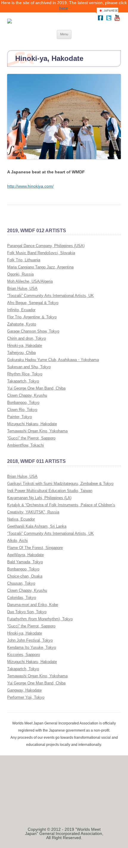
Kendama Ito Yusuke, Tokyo (31, 647)
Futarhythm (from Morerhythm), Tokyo (40, 619)
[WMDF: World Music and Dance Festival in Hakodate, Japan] (47, 21)
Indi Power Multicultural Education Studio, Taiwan (49, 490)
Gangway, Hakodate (24, 690)
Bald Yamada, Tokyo (25, 562)
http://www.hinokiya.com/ (30, 186)
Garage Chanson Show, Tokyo (33, 331)
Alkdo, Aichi (17, 540)
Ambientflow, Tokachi (25, 445)
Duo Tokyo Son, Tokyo (26, 612)
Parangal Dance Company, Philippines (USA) (46, 245)
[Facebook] (100, 20)
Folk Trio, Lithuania (23, 260)
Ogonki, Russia (20, 274)
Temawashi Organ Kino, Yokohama (37, 431)
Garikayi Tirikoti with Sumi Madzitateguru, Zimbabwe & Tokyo (60, 483)
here (63, 8)
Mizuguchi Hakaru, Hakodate (32, 424)
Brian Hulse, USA (22, 288)
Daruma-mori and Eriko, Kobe (32, 604)
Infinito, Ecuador (21, 310)
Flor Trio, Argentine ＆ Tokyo (32, 317)
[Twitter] (108, 20)
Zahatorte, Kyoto (21, 324)
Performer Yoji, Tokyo (25, 697)
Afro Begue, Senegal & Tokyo (32, 302)
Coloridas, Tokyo (21, 597)
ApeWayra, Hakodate (25, 555)
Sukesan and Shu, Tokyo (29, 367)
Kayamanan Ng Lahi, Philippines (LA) (39, 498)
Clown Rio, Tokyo (22, 409)
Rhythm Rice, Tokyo (24, 374)
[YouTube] (117, 20)
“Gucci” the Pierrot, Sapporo (31, 438)
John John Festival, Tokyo (30, 640)
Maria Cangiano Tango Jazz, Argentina (40, 267)
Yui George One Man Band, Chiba (36, 388)
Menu (64, 34)
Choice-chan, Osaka (24, 576)
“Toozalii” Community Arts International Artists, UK (50, 295)
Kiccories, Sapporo (23, 654)
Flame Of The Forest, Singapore (35, 547)
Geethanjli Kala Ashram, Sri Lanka (36, 526)
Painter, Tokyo (19, 416)
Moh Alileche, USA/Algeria (30, 281)
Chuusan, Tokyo (21, 583)
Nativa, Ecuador (21, 519)
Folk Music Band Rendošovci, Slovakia (41, 253)
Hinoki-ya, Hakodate (24, 345)
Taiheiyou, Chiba (21, 352)
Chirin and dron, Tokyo (26, 338)
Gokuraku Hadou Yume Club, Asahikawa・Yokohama (53, 359)
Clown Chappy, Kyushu (27, 395)
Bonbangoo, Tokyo (23, 402)
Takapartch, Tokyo (23, 381)
